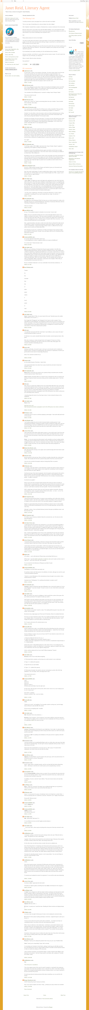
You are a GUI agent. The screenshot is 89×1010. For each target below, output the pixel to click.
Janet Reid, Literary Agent (27, 8)
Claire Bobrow (27, 939)
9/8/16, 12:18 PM (28, 652)
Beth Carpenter (27, 496)
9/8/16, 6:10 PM (27, 806)
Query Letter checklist (10, 52)
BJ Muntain (26, 466)
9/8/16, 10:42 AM (28, 463)
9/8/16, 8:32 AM (27, 311)
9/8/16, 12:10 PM (28, 624)
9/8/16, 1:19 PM (27, 710)
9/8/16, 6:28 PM (27, 822)
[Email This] (33, 64)
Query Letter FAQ (9, 54)
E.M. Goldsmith (27, 144)
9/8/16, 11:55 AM (28, 591)
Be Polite (71, 89)
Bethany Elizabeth (28, 165)
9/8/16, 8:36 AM (27, 327)
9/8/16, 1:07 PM (27, 676)
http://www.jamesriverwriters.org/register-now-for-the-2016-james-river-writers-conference (44, 406)
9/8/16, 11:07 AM (28, 512)
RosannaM (26, 626)
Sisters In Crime (72, 161)
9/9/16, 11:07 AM (28, 977)
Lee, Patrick (71, 133)
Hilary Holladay (72, 131)
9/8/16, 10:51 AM (28, 494)
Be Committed (72, 81)
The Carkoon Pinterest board (75, 33)
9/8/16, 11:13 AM (28, 551)
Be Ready (71, 101)
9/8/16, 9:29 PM (27, 899)
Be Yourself (71, 112)
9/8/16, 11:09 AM (28, 520)
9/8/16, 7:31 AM (27, 82)
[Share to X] (36, 64)
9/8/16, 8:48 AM (27, 381)
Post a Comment (28, 989)
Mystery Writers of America (75, 164)
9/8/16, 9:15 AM (27, 417)
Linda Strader (27, 420)
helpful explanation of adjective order (43, 559)
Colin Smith (26, 127)
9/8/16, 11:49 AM (28, 582)
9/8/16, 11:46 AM (28, 564)
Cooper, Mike (72, 123)
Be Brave (71, 78)
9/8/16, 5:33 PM (27, 782)
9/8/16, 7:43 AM (27, 124)
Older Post (63, 995)
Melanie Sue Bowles (29, 448)
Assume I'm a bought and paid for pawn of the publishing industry (76, 172)
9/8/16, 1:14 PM (27, 697)
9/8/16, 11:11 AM (28, 537)
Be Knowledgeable (73, 87)
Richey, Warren (72, 140)
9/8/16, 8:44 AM (27, 368)
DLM (25, 330)
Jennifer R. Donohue (29, 107)
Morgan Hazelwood (28, 980)
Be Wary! (71, 110)
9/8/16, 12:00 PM (28, 605)
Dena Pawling (27, 267)
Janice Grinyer (27, 540)
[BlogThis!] (34, 64)
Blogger (50, 1007)
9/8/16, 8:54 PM (27, 887)
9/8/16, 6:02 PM (27, 789)
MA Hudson (26, 412)
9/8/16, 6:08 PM (27, 800)
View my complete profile (74, 70)
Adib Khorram (27, 85)
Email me (81, 22)
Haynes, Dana (72, 129)
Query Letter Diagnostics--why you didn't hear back (12, 50)
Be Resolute (71, 103)
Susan (25, 347)
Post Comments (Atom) (47, 998)
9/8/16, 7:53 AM (27, 176)
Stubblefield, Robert (73, 146)
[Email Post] (31, 64)
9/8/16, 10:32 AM (28, 452)
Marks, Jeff (71, 138)
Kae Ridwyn (27, 784)
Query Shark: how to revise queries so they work (11, 59)
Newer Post (26, 995)
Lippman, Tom (72, 135)
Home (44, 995)
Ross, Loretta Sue (73, 142)
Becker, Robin (72, 118)
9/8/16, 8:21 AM (27, 234)
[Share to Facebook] (37, 64)
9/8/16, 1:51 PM (27, 737)
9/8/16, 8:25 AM (27, 244)
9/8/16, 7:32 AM (27, 97)
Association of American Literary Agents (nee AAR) (76, 156)
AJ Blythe (26, 912)
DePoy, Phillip (72, 127)
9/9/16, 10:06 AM (28, 957)
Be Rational (71, 97)
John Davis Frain (28, 522)
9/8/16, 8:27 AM (27, 264)
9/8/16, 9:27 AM (27, 428)
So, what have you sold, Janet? (12, 64)
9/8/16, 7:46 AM (27, 141)
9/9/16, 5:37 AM (27, 936)
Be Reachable (72, 99)
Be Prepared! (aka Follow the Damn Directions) (75, 94)
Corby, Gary (71, 125)
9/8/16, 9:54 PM (27, 909)
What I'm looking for (9, 62)
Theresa (26, 360)
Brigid (25, 554)
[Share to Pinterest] (38, 64)
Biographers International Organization (74, 159)
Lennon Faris (27, 430)
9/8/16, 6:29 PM (27, 830)
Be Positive (71, 91)
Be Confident (72, 83)
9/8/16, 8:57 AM (27, 398)
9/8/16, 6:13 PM (27, 814)
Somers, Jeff (71, 144)
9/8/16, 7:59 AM (27, 195)
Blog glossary (72, 31)
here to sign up (11, 18)
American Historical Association (76, 166)
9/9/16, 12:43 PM (28, 986)
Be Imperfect (71, 85)
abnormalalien (27, 608)
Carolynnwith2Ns (28, 237)
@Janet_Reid (75, 18)
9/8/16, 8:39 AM (27, 357)
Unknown (26, 455)
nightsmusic (27, 70)
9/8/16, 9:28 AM (27, 445)
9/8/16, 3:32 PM (27, 769)
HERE (32, 720)
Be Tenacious (72, 105)
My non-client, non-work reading (12, 75)
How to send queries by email (11, 56)
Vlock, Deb (71, 148)
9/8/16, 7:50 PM (27, 878)
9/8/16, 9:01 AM (27, 410)
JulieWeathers (27, 833)
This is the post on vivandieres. (31, 964)
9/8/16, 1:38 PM (27, 724)
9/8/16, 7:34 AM (27, 104)
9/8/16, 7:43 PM (27, 857)
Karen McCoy (27, 210)
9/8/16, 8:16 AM (27, 207)
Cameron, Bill (72, 120)
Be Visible (71, 107)
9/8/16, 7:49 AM (27, 162)
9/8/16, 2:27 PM (27, 752)
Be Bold (70, 76)
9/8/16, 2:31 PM (27, 759)
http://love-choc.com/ (29, 405)
